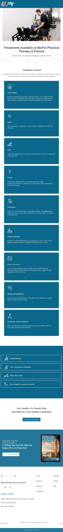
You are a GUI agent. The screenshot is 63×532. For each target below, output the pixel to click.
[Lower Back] (9, 86)
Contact (55, 481)
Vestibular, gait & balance (17, 322)
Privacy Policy (4, 523)
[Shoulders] (9, 201)
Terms (60, 523)
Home (38, 476)
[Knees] (9, 171)
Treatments (40, 491)
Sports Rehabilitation (15, 294)
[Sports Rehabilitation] (9, 287)
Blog (54, 486)
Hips (9, 150)
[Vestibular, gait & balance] (9, 315)
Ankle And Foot (13, 237)
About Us (39, 481)
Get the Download (11, 454)
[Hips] (9, 143)
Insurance (56, 476)
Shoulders (11, 207)
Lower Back (12, 93)
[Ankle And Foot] (9, 230)
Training (38, 486)
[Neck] (9, 116)
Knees (9, 178)
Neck (9, 122)
